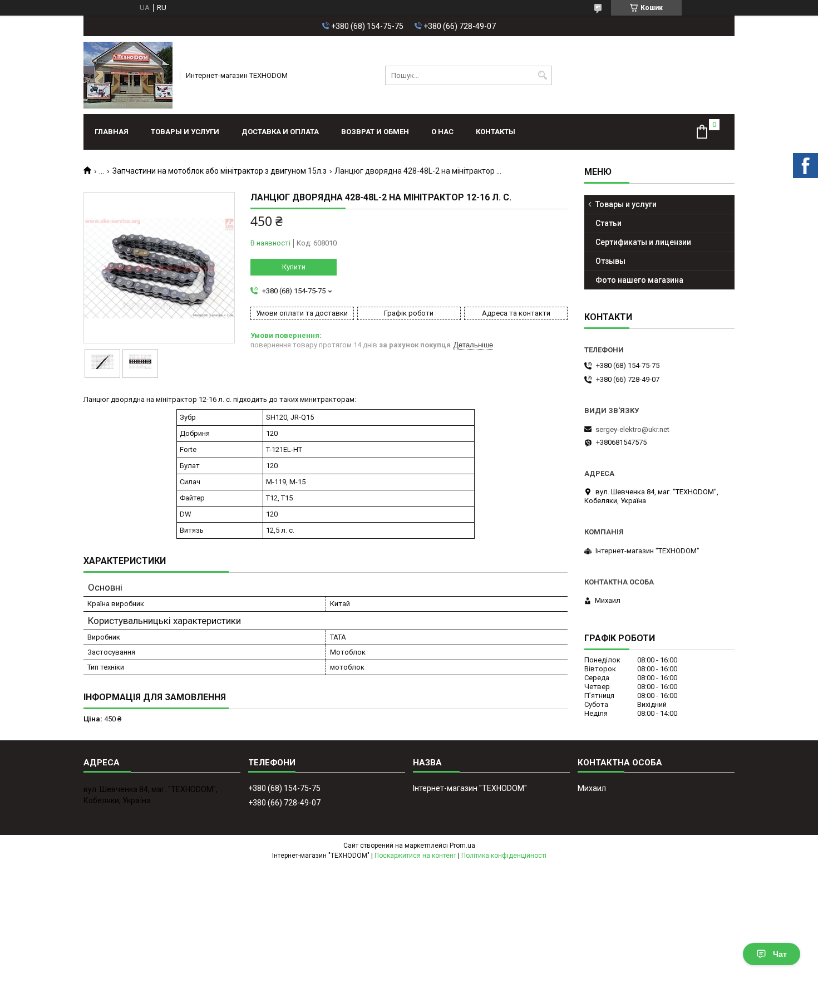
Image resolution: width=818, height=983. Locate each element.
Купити (293, 267)
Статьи (608, 223)
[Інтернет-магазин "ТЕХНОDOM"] (128, 75)
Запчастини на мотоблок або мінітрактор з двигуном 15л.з (219, 170)
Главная (112, 131)
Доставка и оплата (280, 131)
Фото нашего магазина (639, 280)
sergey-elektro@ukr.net (632, 429)
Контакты (495, 131)
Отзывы (610, 261)
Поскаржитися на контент (415, 855)
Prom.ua (462, 845)
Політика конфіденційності (503, 855)
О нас (442, 131)
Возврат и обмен (375, 131)
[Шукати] (542, 75)
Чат (780, 954)
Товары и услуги (185, 131)
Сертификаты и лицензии (643, 242)
